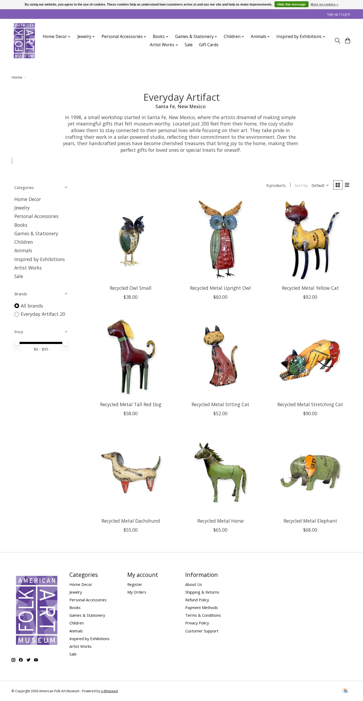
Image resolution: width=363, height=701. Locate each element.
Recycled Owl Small (130, 288)
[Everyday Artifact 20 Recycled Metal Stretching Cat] (310, 356)
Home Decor (27, 199)
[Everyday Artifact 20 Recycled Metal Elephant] (310, 472)
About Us (193, 584)
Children (23, 242)
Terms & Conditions (203, 615)
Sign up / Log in (338, 14)
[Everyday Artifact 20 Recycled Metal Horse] (220, 472)
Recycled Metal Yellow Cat (310, 288)
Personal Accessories (36, 216)
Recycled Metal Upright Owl (220, 288)
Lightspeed (109, 691)
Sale (189, 45)
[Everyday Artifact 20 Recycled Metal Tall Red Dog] (131, 356)
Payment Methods (201, 607)
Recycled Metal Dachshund (131, 521)
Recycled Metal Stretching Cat (310, 404)
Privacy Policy (197, 623)
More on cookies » (324, 4)
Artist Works (28, 268)
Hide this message (291, 4)
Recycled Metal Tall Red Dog (130, 404)
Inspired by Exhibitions (39, 259)
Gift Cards (208, 45)
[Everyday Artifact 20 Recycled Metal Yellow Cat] (310, 239)
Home (16, 77)
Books (20, 225)
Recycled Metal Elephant (310, 521)
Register (134, 584)
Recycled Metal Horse (220, 521)
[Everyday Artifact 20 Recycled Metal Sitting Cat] (220, 356)
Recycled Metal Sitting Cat (220, 404)
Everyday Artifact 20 (43, 314)
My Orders (136, 592)
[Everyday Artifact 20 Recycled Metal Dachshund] (131, 472)
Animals (23, 250)
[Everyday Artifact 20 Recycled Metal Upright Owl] (220, 239)
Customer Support (201, 630)
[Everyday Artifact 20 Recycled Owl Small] (131, 239)
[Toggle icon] (337, 40)
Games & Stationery (36, 233)
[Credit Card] (345, 691)
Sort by (301, 185)
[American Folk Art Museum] (24, 41)
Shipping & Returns (202, 592)
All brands (32, 306)
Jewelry (22, 207)
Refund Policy (197, 599)
